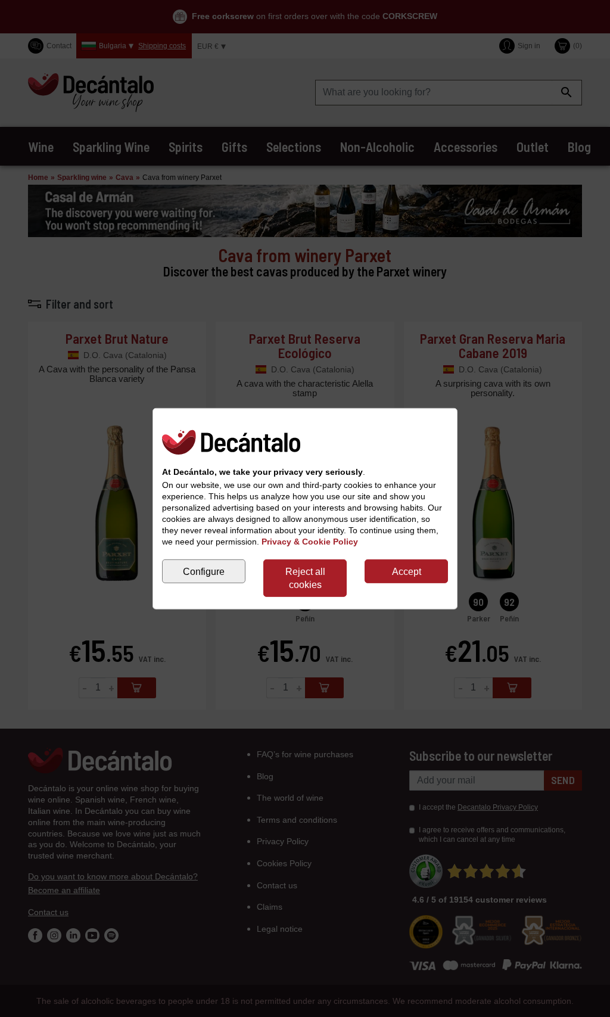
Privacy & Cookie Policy (310, 541)
